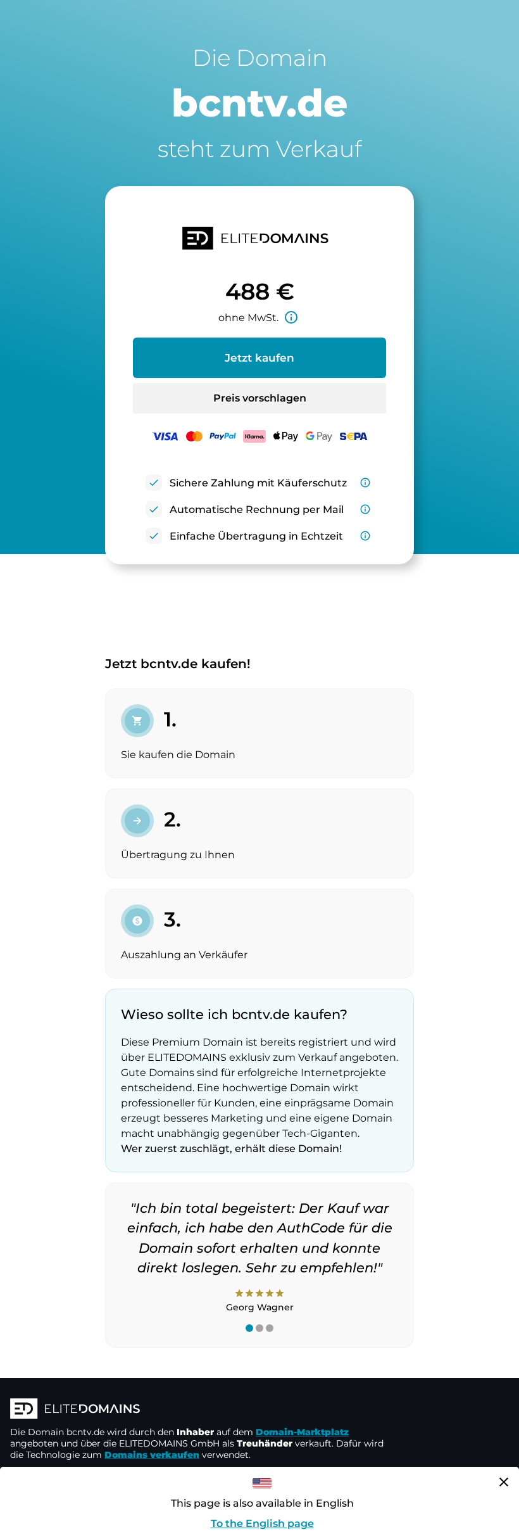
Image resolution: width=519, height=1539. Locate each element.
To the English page (262, 1523)
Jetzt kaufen (259, 358)
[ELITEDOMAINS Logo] (200, 1409)
